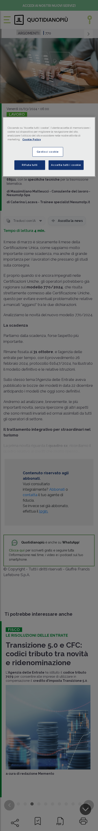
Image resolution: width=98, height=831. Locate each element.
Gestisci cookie (48, 151)
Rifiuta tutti (29, 165)
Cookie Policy (31, 139)
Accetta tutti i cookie (66, 165)
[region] (49, 147)
